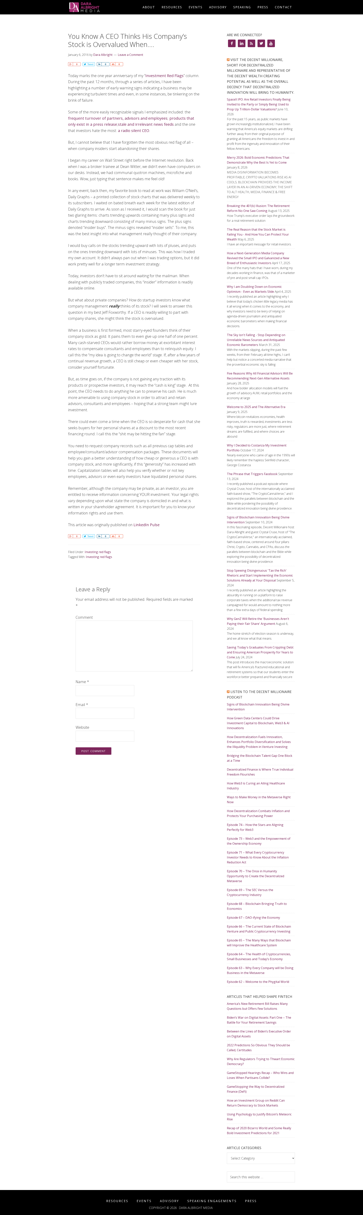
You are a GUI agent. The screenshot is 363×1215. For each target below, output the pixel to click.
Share (70, 64)
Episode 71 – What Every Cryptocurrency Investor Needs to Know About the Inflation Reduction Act (258, 857)
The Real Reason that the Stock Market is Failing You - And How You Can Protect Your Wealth (258, 234)
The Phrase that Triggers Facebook (252, 474)
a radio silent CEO (133, 130)
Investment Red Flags (164, 75)
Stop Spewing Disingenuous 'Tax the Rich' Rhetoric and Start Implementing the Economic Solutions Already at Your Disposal (260, 575)
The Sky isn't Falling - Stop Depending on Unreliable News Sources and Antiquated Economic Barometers (256, 340)
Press (251, 1201)
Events (144, 1201)
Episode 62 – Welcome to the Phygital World (258, 982)
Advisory (169, 1201)
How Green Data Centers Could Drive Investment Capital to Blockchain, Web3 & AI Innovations (258, 723)
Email (82, 704)
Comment (84, 617)
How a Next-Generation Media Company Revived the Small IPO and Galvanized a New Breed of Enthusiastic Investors (258, 258)
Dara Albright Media (102, 7)
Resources (117, 1201)
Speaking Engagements (212, 1201)
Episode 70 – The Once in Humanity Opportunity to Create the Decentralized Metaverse (255, 876)
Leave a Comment (130, 55)
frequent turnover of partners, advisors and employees (118, 118)
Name (82, 681)
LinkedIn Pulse (146, 524)
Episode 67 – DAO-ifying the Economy (253, 917)
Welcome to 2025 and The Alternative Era (256, 407)
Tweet (90, 64)
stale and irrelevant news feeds (146, 124)
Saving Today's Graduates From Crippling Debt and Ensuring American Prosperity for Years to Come (260, 652)
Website (82, 727)
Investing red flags (98, 552)
